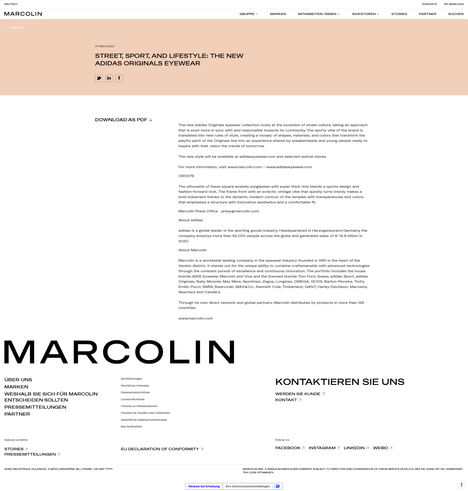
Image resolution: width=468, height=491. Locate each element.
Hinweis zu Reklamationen (139, 406)
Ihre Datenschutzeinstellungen (248, 486)
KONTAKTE (429, 4)
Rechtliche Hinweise (135, 386)
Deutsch (10, 4)
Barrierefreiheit (131, 426)
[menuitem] (249, 14)
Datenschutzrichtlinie (135, 392)
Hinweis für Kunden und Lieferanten (145, 413)
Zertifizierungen (131, 379)
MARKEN (16, 387)
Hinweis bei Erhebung (204, 486)
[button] (456, 14)
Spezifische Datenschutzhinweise (144, 420)
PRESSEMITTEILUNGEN (35, 407)
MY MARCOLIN (454, 4)
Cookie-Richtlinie (132, 399)
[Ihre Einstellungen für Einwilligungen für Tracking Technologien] (461, 484)
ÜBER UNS (18, 380)
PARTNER (17, 414)
